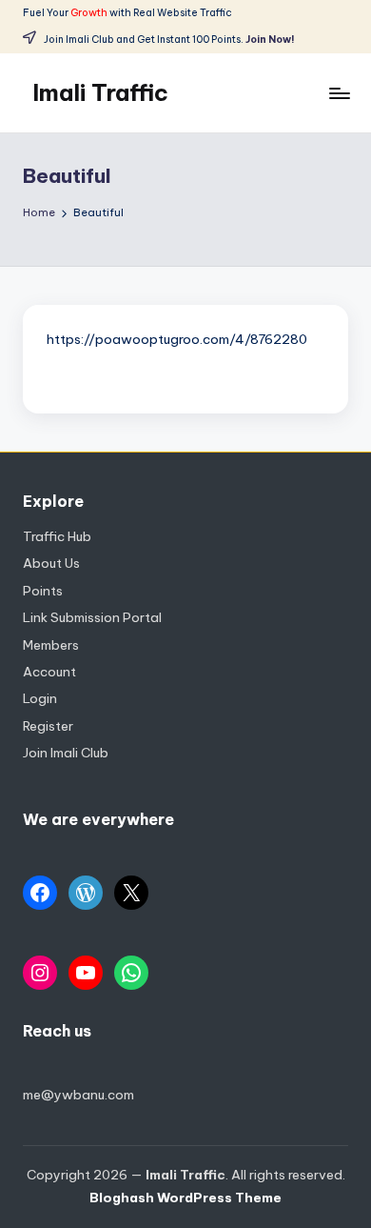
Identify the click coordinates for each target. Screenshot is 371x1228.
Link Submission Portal (92, 617)
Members (51, 645)
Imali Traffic (100, 92)
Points (43, 590)
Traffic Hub (57, 536)
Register (48, 726)
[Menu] (338, 93)
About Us (51, 563)
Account (49, 671)
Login (40, 698)
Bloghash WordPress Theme (185, 1197)
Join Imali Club (65, 752)
